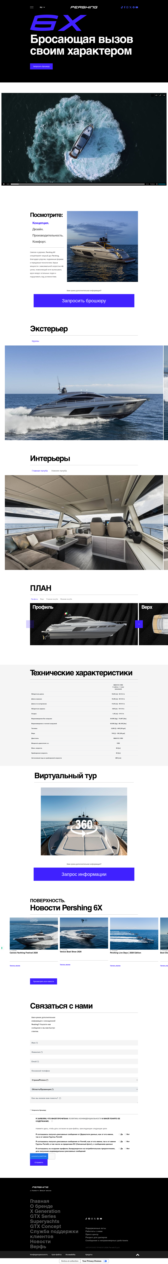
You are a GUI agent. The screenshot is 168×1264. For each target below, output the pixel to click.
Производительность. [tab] (47, 235)
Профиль (34, 599)
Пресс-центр (91, 1234)
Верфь (38, 1246)
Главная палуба (52, 599)
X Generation (45, 1211)
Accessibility (70, 1254)
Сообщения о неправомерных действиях (106, 1240)
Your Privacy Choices (91, 1261)
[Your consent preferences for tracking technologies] (2, 948)
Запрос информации (84, 874)
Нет (128, 1134)
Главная (39, 1201)
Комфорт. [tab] (39, 241)
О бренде (41, 1206)
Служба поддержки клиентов (54, 1233)
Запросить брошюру (41, 66)
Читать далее (15, 966)
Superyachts (44, 1221)
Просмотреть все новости (43, 981)
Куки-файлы (57, 1254)
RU (41, 7)
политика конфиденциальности (85, 1119)
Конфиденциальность (39, 1254)
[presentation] (30, 624)
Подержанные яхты (95, 1228)
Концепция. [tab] (40, 223)
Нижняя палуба (66, 599)
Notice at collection (69, 1261)
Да (122, 1134)
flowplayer (152, 184)
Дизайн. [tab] (37, 229)
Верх (42, 599)
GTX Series (43, 1216)
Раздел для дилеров (96, 1237)
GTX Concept (45, 1226)
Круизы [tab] (35, 341)
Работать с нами (93, 1231)
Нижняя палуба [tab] (59, 470)
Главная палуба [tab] (40, 470)
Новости (40, 1241)
